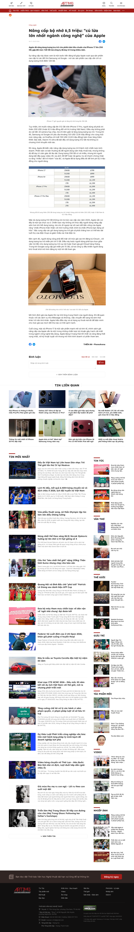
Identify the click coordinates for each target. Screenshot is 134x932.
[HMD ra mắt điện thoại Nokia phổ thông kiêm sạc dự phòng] (111, 428)
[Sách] (101, 728)
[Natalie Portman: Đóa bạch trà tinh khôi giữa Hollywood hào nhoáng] (101, 623)
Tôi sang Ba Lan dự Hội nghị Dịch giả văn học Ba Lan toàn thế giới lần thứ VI (118, 598)
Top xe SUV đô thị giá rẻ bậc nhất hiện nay (117, 796)
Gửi (102, 362)
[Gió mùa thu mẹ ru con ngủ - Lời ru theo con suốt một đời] (22, 794)
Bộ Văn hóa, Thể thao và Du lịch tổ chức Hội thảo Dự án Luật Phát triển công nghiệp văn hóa (117, 857)
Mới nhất (95, 357)
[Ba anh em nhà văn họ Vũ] (101, 553)
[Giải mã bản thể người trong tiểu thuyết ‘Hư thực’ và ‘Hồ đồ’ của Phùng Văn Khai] (101, 565)
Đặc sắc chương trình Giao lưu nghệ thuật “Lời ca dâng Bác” (118, 680)
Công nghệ (32, 25)
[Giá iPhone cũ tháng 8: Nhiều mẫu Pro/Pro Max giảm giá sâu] (22, 399)
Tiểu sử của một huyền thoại (116, 712)
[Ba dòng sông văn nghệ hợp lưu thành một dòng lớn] (101, 494)
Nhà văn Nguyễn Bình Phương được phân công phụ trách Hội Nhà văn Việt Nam (117, 540)
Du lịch (81, 10)
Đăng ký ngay (111, 876)
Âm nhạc (89, 10)
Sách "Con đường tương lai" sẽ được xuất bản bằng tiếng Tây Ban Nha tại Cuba (117, 727)
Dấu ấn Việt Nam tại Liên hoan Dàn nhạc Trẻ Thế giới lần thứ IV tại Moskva (61, 463)
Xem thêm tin (49, 836)
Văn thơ (44, 10)
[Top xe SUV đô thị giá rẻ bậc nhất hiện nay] (101, 798)
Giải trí (99, 635)
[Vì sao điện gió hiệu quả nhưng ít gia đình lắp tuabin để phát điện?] (82, 399)
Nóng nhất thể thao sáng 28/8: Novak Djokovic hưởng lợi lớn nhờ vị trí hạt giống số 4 (62, 537)
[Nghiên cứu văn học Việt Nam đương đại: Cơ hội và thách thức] (101, 528)
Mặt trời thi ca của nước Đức (117, 608)
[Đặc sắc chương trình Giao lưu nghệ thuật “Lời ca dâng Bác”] (101, 682)
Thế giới (53, 10)
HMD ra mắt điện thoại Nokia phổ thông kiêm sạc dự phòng (110, 440)
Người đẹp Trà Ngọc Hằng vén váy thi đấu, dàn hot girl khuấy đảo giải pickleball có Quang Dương (117, 644)
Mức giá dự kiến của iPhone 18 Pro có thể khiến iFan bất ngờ (81, 440)
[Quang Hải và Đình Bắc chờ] (22, 592)
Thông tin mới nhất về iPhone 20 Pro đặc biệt (21, 440)
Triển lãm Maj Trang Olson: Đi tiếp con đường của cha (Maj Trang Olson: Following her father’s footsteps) (61, 813)
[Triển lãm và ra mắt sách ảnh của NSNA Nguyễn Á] (101, 844)
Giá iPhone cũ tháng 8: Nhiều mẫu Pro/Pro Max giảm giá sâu (22, 412)
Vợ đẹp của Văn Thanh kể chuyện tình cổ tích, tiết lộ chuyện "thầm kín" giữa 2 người (117, 669)
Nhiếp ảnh (101, 810)
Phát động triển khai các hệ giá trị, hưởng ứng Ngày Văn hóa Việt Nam (117, 505)
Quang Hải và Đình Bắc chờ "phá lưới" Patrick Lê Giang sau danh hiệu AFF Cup (62, 585)
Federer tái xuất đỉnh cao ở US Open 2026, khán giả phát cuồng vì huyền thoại (60, 635)
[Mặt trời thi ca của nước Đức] (101, 611)
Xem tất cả (86, 357)
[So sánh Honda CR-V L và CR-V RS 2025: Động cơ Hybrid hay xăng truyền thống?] (101, 773)
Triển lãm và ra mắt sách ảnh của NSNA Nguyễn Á (118, 842)
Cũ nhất (102, 357)
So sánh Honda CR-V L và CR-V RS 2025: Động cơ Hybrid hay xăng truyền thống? (118, 773)
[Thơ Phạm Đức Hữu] (101, 702)
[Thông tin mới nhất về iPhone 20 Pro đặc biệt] (22, 428)
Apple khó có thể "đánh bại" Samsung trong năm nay (50, 440)
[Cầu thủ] (22, 568)
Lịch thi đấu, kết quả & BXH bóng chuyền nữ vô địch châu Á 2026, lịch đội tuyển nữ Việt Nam (62, 489)
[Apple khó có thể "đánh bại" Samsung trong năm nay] (52, 428)
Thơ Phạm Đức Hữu (118, 698)
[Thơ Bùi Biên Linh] (101, 740)
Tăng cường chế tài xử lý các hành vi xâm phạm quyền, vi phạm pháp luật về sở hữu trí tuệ (61, 711)
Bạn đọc (116, 10)
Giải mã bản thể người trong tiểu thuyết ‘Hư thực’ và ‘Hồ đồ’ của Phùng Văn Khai (118, 565)
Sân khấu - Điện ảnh (103, 10)
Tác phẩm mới (103, 693)
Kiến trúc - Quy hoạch (30, 10)
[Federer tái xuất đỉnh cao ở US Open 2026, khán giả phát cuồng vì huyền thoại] (22, 641)
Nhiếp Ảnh (62, 10)
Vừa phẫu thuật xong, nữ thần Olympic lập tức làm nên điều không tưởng (62, 513)
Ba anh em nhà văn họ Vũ (116, 549)
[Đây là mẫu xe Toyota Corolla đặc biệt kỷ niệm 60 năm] (22, 665)
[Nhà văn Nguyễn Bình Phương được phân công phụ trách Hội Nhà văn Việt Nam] (101, 540)
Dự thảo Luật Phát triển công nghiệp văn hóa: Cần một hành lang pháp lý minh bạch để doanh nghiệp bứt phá (62, 737)
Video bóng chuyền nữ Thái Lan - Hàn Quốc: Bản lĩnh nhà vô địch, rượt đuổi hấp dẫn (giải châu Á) (61, 765)
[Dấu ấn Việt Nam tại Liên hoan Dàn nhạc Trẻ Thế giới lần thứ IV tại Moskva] (22, 470)
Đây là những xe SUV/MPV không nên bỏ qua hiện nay (117, 784)
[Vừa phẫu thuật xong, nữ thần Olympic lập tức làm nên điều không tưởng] (22, 519)
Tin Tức (16, 10)
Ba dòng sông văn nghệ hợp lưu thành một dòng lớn (117, 493)
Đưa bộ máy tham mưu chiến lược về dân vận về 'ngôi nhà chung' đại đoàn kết (62, 610)
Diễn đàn (64, 898)
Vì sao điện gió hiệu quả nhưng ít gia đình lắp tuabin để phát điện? (82, 413)
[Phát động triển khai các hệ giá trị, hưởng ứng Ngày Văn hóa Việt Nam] (101, 507)
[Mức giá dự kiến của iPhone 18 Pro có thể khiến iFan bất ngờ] (82, 428)
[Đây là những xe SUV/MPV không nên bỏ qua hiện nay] (101, 786)
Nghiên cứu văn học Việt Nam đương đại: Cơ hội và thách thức (117, 526)
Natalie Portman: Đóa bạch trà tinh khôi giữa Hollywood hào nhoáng (117, 623)
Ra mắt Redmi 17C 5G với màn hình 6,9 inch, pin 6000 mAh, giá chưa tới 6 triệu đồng (111, 413)
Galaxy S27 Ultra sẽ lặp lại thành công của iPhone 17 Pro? (52, 412)
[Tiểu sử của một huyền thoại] (101, 715)
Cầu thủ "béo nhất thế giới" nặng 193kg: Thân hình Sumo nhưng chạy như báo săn (61, 561)
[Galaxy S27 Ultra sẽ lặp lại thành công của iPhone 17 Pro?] (52, 399)
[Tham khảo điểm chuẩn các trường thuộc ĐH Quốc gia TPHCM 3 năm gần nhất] (101, 657)
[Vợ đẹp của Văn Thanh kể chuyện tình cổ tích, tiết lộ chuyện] (101, 669)
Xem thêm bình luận (68, 374)
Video (98, 752)
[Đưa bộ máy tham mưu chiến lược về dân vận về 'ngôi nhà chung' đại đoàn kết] (22, 616)
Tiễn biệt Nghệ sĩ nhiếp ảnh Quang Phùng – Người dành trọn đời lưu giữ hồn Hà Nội (117, 831)
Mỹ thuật (72, 10)
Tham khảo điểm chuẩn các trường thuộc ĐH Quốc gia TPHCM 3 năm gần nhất (118, 656)
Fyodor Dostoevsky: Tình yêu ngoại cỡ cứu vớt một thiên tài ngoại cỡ (117, 585)
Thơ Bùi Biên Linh (117, 736)
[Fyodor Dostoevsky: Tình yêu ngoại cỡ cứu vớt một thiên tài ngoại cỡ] (101, 586)
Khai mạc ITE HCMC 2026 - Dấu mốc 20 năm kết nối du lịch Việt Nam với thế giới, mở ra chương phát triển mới (61, 685)
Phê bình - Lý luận (112, 888)
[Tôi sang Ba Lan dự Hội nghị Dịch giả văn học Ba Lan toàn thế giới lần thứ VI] (101, 598)
